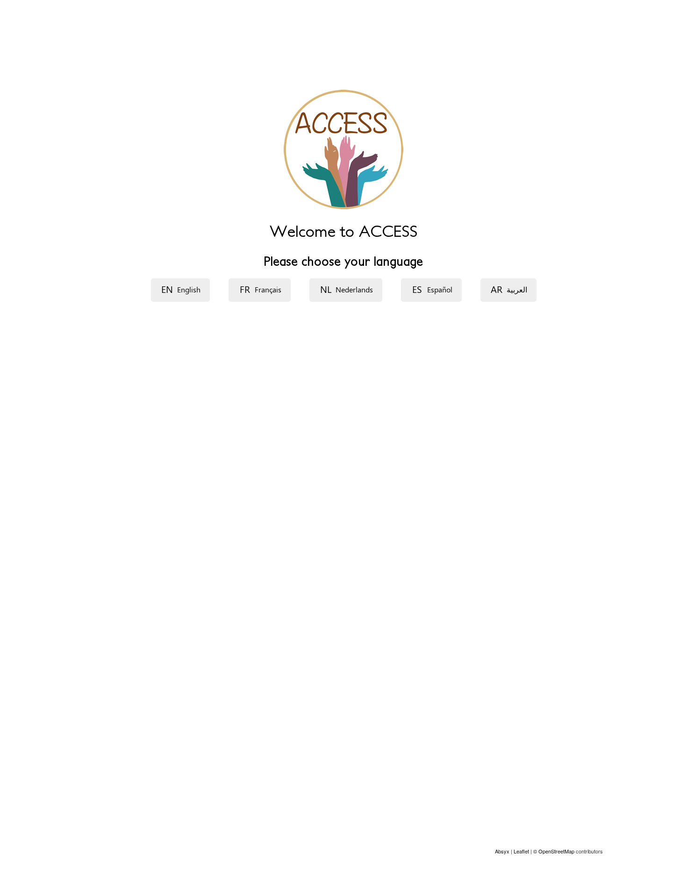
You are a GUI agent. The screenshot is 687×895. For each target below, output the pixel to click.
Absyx (502, 851)
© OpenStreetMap (554, 851)
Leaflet (521, 851)
